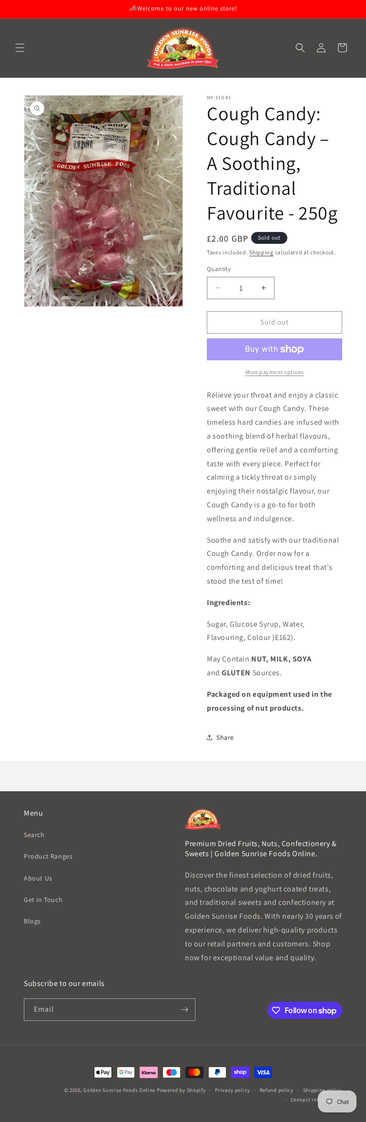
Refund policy (277, 1090)
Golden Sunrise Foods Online (119, 1090)
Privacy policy (232, 1090)
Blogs (32, 921)
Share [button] (225, 737)
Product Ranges (48, 856)
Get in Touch (43, 899)
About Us (38, 878)
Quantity (219, 269)
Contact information (316, 1099)
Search (34, 834)
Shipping (261, 252)
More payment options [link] (274, 372)
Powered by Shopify (181, 1090)
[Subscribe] (184, 1009)
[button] (20, 47)
